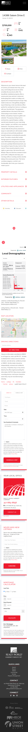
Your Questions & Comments (11, 422)
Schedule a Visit (19, 392)
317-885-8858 (10, 502)
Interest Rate (7, 608)
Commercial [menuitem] (14, 672)
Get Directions (14, 350)
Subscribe (11, 566)
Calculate (12, 618)
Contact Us (8, 392)
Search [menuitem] (14, 667)
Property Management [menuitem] (14, 676)
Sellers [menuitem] (14, 670)
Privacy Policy (14, 453)
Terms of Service (13, 466)
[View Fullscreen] (3, 326)
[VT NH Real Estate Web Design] (14, 725)
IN (13, 382)
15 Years (14, 591)
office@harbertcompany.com (14, 688)
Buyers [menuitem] (14, 669)
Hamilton (18, 382)
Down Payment (7, 602)
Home (3, 382)
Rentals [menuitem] (14, 674)
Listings (9, 382)
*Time (5, 416)
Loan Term (6, 588)
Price (5, 596)
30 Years (7, 591)
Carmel (5, 384)
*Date (5, 409)
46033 (11, 384)
